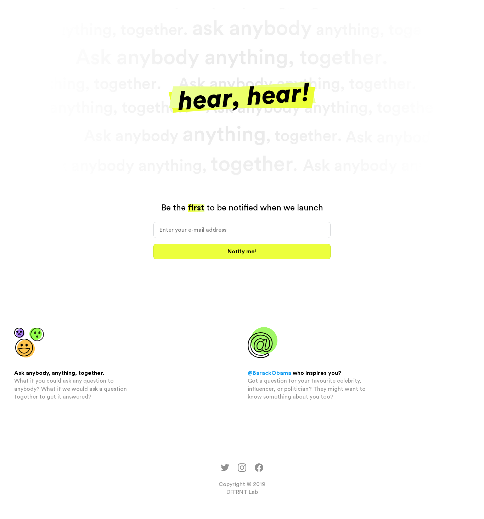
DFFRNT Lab (242, 492)
